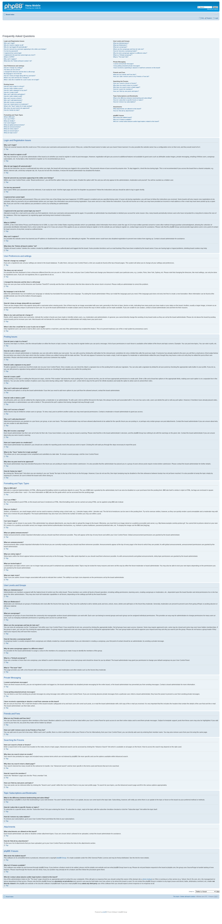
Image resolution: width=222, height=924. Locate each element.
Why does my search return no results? (125, 85)
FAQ (202, 18)
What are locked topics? (11, 131)
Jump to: (191, 891)
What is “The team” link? (120, 57)
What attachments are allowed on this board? (127, 108)
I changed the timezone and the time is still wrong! (19, 71)
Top (7, 149)
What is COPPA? (9, 57)
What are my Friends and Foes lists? (124, 74)
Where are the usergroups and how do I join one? (128, 49)
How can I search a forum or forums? (125, 83)
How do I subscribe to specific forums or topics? (128, 100)
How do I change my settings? (13, 67)
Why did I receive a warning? (13, 102)
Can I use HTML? (9, 119)
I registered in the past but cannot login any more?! (19, 55)
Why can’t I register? (10, 59)
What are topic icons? (10, 132)
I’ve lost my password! (11, 51)
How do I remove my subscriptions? (124, 102)
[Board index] (14, 6)
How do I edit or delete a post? (13, 88)
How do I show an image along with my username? (19, 75)
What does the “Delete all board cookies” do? (18, 61)
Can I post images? (10, 123)
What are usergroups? (120, 47)
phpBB (104, 912)
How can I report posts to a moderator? (16, 104)
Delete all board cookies (187, 896)
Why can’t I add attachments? (13, 100)
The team (176, 896)
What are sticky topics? (11, 128)
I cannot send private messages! (123, 63)
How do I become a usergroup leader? (125, 51)
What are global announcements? (14, 125)
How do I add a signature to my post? (15, 90)
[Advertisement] (49, 26)
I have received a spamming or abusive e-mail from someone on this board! (136, 67)
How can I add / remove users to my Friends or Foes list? (131, 76)
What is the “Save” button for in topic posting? (18, 106)
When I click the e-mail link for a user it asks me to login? (21, 79)
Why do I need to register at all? (14, 45)
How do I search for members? (123, 89)
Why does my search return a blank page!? (126, 87)
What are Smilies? (9, 121)
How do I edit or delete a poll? (13, 96)
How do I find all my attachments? (123, 111)
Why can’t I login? (9, 43)
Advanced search (212, 9)
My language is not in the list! (13, 73)
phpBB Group (61, 858)
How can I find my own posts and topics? (126, 91)
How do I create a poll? (11, 92)
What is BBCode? (9, 117)
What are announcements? (12, 127)
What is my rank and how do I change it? (16, 77)
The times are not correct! (12, 69)
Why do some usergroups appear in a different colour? (130, 53)
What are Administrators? (121, 43)
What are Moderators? (120, 45)
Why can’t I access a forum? (13, 98)
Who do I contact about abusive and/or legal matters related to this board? (136, 121)
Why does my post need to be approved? (17, 108)
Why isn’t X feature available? (122, 119)
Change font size (216, 14)
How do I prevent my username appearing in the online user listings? (25, 49)
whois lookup (147, 879)
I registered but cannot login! (12, 53)
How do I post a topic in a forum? (14, 86)
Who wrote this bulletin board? (122, 117)
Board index (10, 14)
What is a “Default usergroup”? (122, 55)
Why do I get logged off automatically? (15, 47)
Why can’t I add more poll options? (14, 94)
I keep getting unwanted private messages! (126, 66)
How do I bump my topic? (12, 110)
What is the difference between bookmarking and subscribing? (132, 98)
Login (216, 18)
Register (209, 18)
